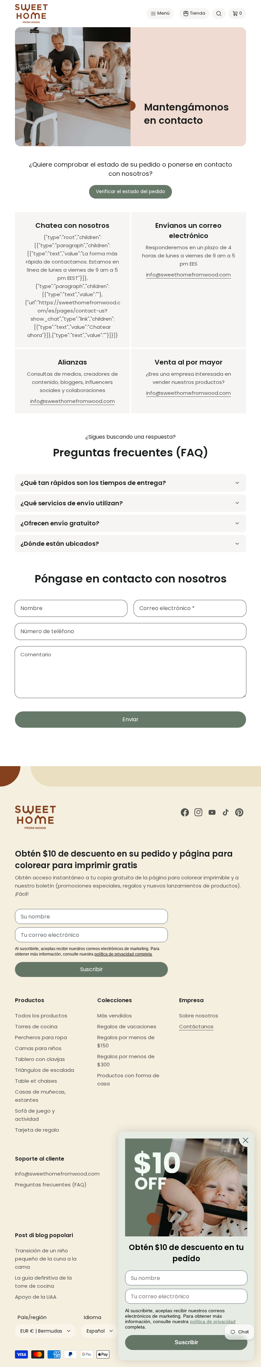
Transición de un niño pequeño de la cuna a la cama (45, 1258)
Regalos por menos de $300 (126, 1060)
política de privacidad (213, 1321)
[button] (160, 13)
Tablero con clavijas (40, 1059)
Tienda (197, 13)
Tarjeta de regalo (37, 1129)
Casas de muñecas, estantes (40, 1095)
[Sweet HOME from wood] (31, 13)
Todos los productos (41, 1015)
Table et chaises (36, 1080)
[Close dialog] (245, 1140)
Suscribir (91, 969)
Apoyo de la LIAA (35, 1296)
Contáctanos (196, 1026)
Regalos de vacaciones (126, 1026)
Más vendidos (114, 1015)
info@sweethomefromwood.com (188, 274)
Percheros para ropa (41, 1037)
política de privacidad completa (123, 954)
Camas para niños (38, 1048)
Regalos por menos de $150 (126, 1041)
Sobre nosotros (198, 1015)
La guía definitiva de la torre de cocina (43, 1281)
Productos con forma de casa (128, 1079)
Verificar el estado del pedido (130, 191)
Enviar (130, 719)
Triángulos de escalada (44, 1070)
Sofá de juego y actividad (35, 1115)
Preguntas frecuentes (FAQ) (51, 1184)
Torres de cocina (36, 1026)
